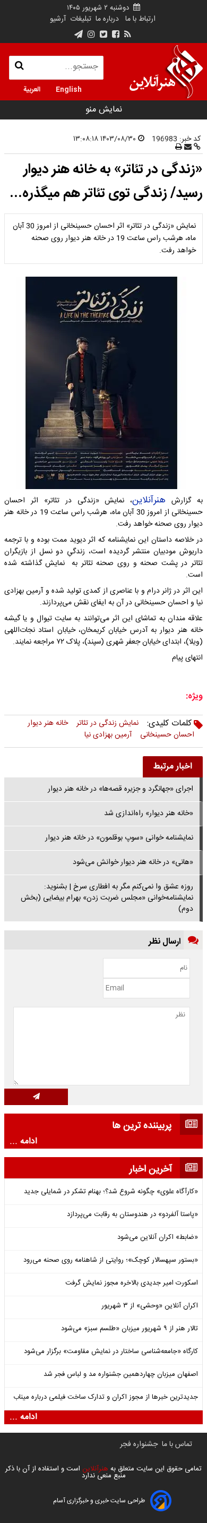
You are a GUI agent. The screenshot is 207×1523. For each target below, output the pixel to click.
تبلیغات (79, 19)
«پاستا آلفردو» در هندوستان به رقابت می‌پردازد (132, 1214)
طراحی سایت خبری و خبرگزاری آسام (99, 1501)
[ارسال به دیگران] (187, 147)
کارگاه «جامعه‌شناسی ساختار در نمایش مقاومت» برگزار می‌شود (111, 1351)
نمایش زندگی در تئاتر (107, 723)
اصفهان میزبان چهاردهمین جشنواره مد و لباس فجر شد (121, 1374)
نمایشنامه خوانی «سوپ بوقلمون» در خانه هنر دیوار (119, 838)
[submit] (36, 1097)
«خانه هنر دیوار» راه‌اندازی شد (148, 813)
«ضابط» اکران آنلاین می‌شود (157, 1237)
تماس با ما (177, 1444)
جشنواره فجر (139, 1444)
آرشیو (58, 19)
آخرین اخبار (151, 1169)
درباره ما (107, 19)
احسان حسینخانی (167, 735)
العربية (31, 88)
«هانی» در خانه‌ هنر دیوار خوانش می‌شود (133, 862)
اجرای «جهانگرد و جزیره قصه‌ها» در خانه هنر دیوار (120, 789)
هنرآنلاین (149, 500)
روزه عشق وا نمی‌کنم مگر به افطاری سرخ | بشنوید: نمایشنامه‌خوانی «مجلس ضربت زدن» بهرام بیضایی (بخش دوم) (107, 897)
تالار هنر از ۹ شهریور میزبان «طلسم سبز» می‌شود (129, 1328)
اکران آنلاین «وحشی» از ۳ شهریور (149, 1306)
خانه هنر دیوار (48, 723)
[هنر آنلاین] (166, 71)
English (69, 88)
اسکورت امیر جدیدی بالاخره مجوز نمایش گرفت (131, 1283)
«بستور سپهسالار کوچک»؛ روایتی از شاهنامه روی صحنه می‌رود (110, 1260)
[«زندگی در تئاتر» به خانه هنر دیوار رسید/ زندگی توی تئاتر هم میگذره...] (103, 382)
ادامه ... (23, 1142)
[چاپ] (178, 147)
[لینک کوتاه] (196, 147)
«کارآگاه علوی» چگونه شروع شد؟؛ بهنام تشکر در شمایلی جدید (111, 1191)
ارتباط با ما (140, 19)
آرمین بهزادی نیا (108, 735)
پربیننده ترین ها (142, 1126)
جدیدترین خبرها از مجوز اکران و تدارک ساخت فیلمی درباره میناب (105, 1397)
